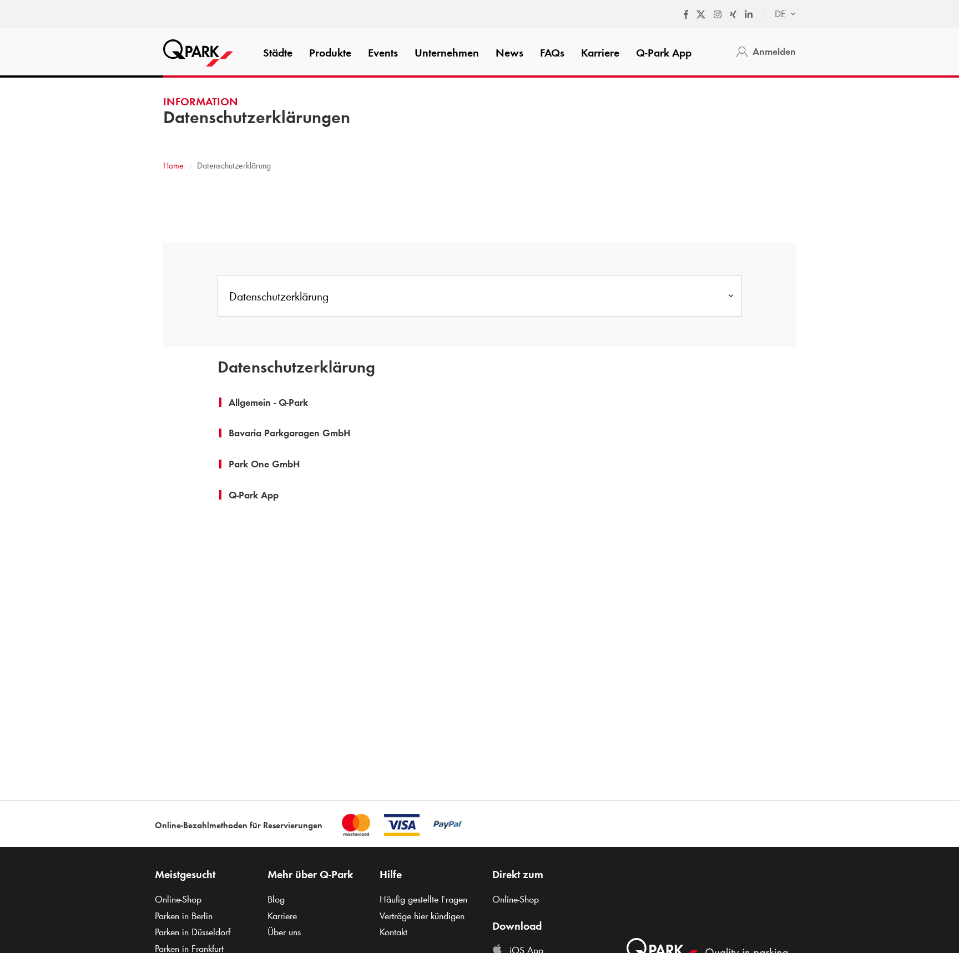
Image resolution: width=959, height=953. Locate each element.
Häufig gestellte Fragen (423, 899)
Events (383, 52)
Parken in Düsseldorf (192, 932)
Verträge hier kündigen (422, 916)
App (664, 52)
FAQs (552, 52)
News (509, 52)
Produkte (330, 52)
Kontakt (393, 932)
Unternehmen (447, 52)
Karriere (600, 52)
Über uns (284, 932)
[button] (268, 402)
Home (173, 165)
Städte (277, 52)
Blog (276, 899)
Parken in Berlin (184, 916)
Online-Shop (178, 899)
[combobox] (780, 14)
